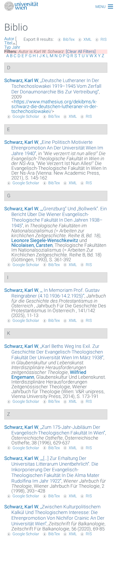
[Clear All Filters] (81, 51)
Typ (7, 47)
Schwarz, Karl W (21, 80)
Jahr (16, 47)
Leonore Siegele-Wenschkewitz (44, 240)
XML (87, 39)
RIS (103, 39)
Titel (8, 43)
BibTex (69, 39)
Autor (9, 38)
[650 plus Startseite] (58, 6)
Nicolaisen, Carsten (32, 245)
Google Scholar (25, 116)
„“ (56, 86)
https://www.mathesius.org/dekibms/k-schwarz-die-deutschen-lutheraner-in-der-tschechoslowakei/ (54, 106)
